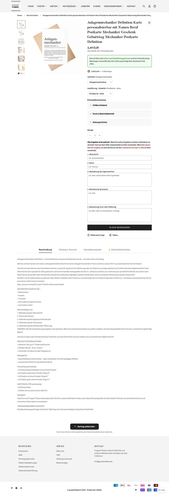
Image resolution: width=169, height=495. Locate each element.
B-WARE (96, 6)
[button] (154, 6)
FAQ (58, 455)
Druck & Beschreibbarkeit (103, 114)
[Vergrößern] (76, 25)
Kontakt (131, 6)
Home (31, 6)
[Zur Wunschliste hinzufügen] (149, 22)
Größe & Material (100, 105)
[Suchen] (144, 6)
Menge (90, 130)
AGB (20, 455)
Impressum (23, 451)
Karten (53, 6)
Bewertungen (62, 463)
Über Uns (60, 451)
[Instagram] (21, 488)
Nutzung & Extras (100, 122)
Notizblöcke (69, 6)
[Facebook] (16, 488)
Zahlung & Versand (64, 459)
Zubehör (85, 6)
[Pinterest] (12, 488)
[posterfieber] (16, 6)
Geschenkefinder (113, 6)
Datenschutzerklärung (28, 470)
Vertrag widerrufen (86, 426)
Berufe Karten (32, 15)
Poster (40, 6)
